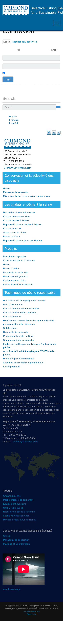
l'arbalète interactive (32, 611)
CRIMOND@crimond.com (17, 167)
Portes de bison (11, 236)
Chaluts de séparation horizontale (21, 308)
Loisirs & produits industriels (18, 284)
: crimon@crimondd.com (24, 441)
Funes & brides (11, 268)
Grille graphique (11, 366)
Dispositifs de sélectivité (15, 272)
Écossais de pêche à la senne (19, 260)
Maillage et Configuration (16, 543)
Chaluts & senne (12, 495)
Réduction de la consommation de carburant (26, 196)
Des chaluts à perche (14, 256)
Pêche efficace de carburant (18, 499)
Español (13, 123)
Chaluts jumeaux (12, 228)
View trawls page (11, 589)
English (13, 116)
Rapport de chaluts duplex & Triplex (22, 224)
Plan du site (31, 614)
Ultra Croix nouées (13, 304)
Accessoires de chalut (14, 232)
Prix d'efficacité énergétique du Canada (24, 300)
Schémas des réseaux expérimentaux (23, 362)
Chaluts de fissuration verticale (19, 312)
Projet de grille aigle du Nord (18, 336)
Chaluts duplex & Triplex (16, 220)
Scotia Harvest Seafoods (16, 515)
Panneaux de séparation (16, 192)
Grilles (6, 188)
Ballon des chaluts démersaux (19, 212)
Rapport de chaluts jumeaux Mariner (22, 240)
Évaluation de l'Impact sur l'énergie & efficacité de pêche (29, 346)
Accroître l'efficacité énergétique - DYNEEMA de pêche (28, 353)
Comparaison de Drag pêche (18, 340)
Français (13, 120)
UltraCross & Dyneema (15, 276)
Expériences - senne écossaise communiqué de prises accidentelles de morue (28, 322)
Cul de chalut (10, 328)
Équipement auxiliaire (14, 280)
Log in (7, 42)
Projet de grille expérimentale (18, 358)
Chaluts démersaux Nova (16, 216)
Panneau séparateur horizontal (19, 519)
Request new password (24, 41)
